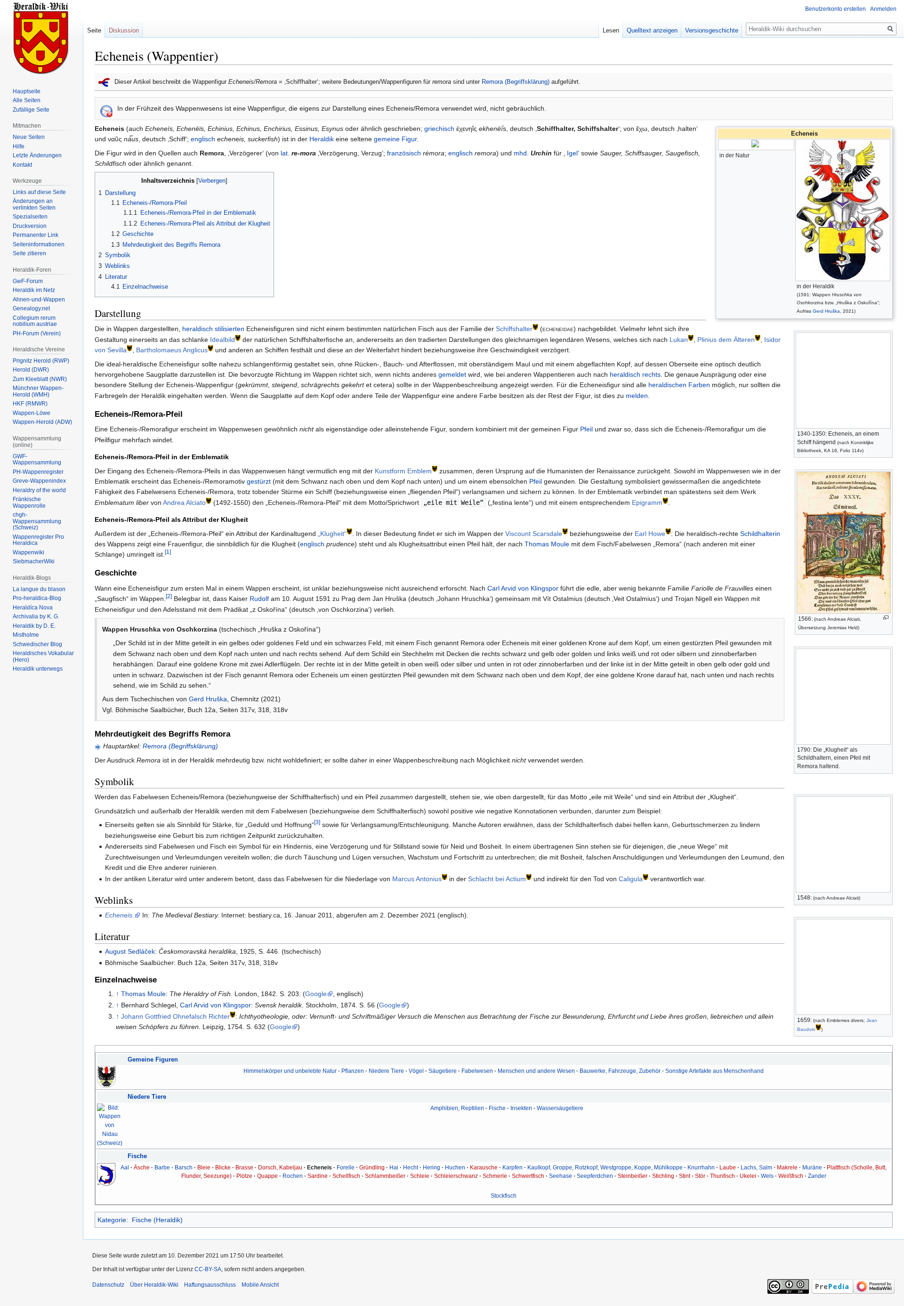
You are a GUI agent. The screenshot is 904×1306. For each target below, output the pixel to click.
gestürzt (259, 481)
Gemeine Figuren (153, 1059)
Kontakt (22, 165)
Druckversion (30, 226)
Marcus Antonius (417, 879)
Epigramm (647, 502)
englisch (203, 139)
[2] (169, 596)
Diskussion (124, 30)
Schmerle (495, 1176)
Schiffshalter (514, 329)
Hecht (410, 1167)
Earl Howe (650, 533)
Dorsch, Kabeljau (280, 1167)
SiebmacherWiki (34, 561)
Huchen (455, 1167)
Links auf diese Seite (39, 192)
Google (316, 994)
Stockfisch (504, 1195)
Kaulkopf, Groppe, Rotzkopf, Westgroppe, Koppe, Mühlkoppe (605, 1167)
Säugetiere (442, 1071)
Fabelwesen (477, 1071)
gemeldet (452, 374)
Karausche (484, 1167)
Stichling (663, 1176)
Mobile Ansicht (260, 1285)
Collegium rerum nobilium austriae (35, 321)
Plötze (244, 1176)
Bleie (203, 1167)
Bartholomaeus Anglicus (172, 350)
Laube (727, 1167)
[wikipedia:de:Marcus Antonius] (444, 876)
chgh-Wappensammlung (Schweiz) (37, 521)
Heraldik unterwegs (38, 668)
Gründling (372, 1167)
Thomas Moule (547, 544)
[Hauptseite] (41, 37)
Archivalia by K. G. (36, 616)
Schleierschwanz (456, 1176)
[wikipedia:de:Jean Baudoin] (818, 1027)
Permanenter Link (35, 235)
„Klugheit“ (332, 533)
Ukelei (748, 1176)
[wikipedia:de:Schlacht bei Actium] (529, 876)
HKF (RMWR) (30, 403)
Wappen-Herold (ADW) (42, 422)
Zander (817, 1176)
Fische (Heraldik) (157, 1220)
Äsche (142, 1167)
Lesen (611, 30)
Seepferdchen (595, 1176)
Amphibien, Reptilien (457, 1108)
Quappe (267, 1176)
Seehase (560, 1176)
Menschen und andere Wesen (536, 1071)
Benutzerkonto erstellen (835, 9)
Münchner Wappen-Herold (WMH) (38, 391)
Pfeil (586, 429)
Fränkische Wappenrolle (29, 502)
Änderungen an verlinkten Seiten (34, 204)
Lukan (679, 339)
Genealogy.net (31, 308)
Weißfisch (790, 1176)
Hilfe (18, 146)
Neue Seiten (29, 137)
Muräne (812, 1167)
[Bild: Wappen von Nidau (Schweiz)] (109, 1125)
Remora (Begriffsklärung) (515, 81)
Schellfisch (346, 1176)
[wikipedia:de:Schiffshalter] (535, 327)
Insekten (521, 1108)
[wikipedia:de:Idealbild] (238, 337)
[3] (317, 822)
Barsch (184, 1167)
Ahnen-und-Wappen (39, 299)
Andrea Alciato (184, 502)
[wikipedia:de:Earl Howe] (668, 531)
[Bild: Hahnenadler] (106, 1076)
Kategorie (111, 1220)
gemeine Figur (395, 139)
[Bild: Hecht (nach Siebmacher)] (106, 1173)
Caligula (631, 879)
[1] (168, 552)
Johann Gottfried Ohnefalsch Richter (175, 1016)
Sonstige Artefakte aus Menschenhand (714, 1071)
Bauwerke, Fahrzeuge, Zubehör (620, 1071)
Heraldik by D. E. (34, 626)
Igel (572, 153)
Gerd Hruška (826, 311)
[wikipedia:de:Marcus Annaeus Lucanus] (691, 337)
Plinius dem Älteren (726, 339)
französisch (404, 153)
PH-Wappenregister (38, 472)
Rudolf (259, 598)
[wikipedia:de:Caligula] (645, 876)
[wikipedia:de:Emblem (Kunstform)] (434, 468)
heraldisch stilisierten (213, 329)
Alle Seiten (26, 100)
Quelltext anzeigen (652, 30)
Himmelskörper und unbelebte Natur (290, 1071)
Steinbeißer (632, 1176)
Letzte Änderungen (37, 155)
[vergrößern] (885, 617)
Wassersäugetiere (560, 1108)
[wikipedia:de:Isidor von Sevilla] (129, 348)
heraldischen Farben (679, 385)
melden (637, 395)
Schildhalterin (760, 533)
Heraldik (321, 139)
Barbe (162, 1167)
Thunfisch (722, 1176)
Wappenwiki (28, 552)
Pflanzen (352, 1071)
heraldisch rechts (635, 374)
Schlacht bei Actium (497, 879)
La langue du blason (39, 589)
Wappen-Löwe (31, 413)
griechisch (439, 128)
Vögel (416, 1071)
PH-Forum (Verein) (37, 333)
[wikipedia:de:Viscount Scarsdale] (565, 531)
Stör (700, 1176)
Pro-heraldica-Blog (37, 598)
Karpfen (512, 1167)
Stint (684, 1176)
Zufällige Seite (31, 109)
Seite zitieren (29, 253)
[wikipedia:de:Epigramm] (665, 500)
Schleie (419, 1176)
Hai (393, 1167)
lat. (285, 153)
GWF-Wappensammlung (37, 459)
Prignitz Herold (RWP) (41, 360)
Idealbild (222, 339)
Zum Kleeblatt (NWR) (40, 379)
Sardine (317, 1176)
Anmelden (883, 9)
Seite (94, 30)
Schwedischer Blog (37, 644)
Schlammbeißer (385, 1176)
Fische (497, 1108)
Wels (767, 1176)
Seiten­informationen (39, 244)
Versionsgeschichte (711, 30)
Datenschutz (108, 1285)
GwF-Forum (28, 281)
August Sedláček (130, 951)
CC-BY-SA (207, 1269)
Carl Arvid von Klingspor (522, 588)
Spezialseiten (30, 216)
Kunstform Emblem (403, 471)
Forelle (346, 1167)
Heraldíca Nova (33, 607)
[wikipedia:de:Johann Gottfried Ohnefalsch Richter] (232, 1014)
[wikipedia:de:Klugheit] (349, 531)
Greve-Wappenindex (39, 481)
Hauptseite (26, 91)
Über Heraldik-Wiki (154, 1285)
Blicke (223, 1167)
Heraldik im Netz (34, 290)
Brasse (244, 1167)
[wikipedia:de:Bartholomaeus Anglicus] (210, 348)
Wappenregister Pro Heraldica (38, 540)
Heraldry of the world (39, 490)
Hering (431, 1167)
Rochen (292, 1176)
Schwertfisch (528, 1176)
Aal (125, 1167)
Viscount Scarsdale (533, 533)
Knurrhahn (701, 1167)
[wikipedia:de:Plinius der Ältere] (757, 337)
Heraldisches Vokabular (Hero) (43, 656)
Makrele (787, 1167)
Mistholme (26, 635)
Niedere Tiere (386, 1071)
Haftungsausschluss (210, 1285)
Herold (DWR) (31, 369)
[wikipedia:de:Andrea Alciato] (208, 500)
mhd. (521, 153)
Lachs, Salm (756, 1167)
